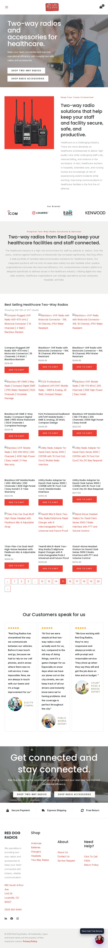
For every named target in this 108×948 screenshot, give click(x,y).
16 (70, 581)
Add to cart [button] (17, 370)
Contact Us (63, 856)
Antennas (36, 843)
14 (56, 581)
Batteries (35, 847)
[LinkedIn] (5, 918)
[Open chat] (99, 939)
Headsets (36, 855)
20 (98, 581)
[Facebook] (11, 918)
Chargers (36, 851)
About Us (63, 852)
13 (49, 581)
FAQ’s (87, 860)
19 (91, 581)
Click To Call (90, 856)
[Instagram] (17, 918)
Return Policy (91, 864)
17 (77, 581)
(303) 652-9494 (13, 909)
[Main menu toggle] (6, 7)
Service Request (66, 860)
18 (84, 581)
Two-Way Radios (40, 860)
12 (42, 581)
